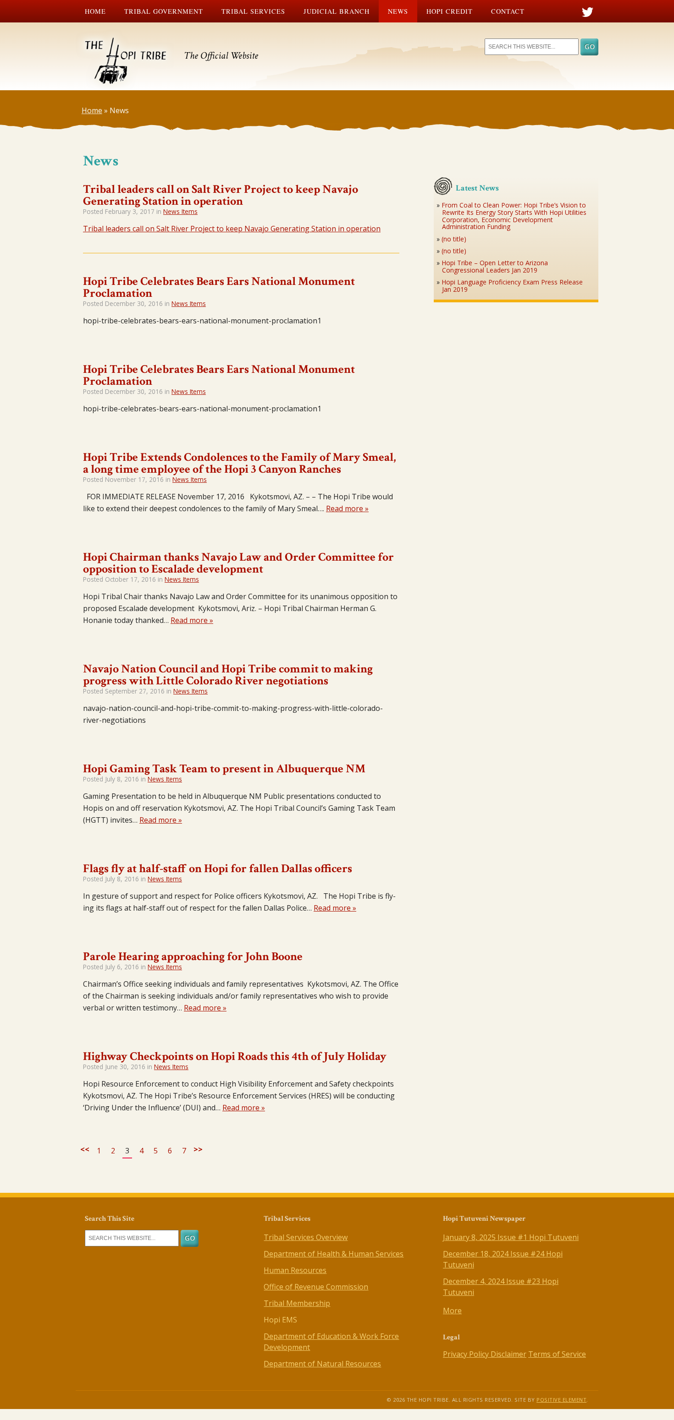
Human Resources (295, 1270)
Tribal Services (253, 11)
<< (84, 1149)
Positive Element (561, 1399)
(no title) (454, 239)
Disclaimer (508, 1354)
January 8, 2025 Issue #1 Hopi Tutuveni (511, 1237)
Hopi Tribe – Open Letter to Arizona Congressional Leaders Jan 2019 (495, 266)
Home (95, 11)
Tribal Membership (297, 1303)
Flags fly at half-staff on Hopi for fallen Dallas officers (217, 868)
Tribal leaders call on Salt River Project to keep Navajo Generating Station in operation (220, 195)
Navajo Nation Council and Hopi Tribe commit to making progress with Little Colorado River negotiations (228, 674)
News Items (180, 211)
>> (198, 1149)
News (398, 11)
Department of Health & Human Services (333, 1254)
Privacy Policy (467, 1354)
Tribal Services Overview (306, 1237)
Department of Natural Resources (322, 1364)
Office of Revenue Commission (316, 1287)
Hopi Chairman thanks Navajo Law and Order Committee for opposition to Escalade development (238, 563)
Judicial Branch (337, 11)
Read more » (347, 508)
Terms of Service (557, 1354)
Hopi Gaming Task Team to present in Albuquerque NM (224, 768)
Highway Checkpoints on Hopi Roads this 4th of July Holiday (235, 1056)
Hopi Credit (449, 11)
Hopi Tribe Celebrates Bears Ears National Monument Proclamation (219, 287)
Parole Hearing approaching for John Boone (193, 956)
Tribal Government (163, 11)
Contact (508, 11)
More (452, 1310)
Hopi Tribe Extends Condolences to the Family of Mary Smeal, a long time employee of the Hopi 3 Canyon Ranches (239, 463)
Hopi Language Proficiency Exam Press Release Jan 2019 (512, 286)
